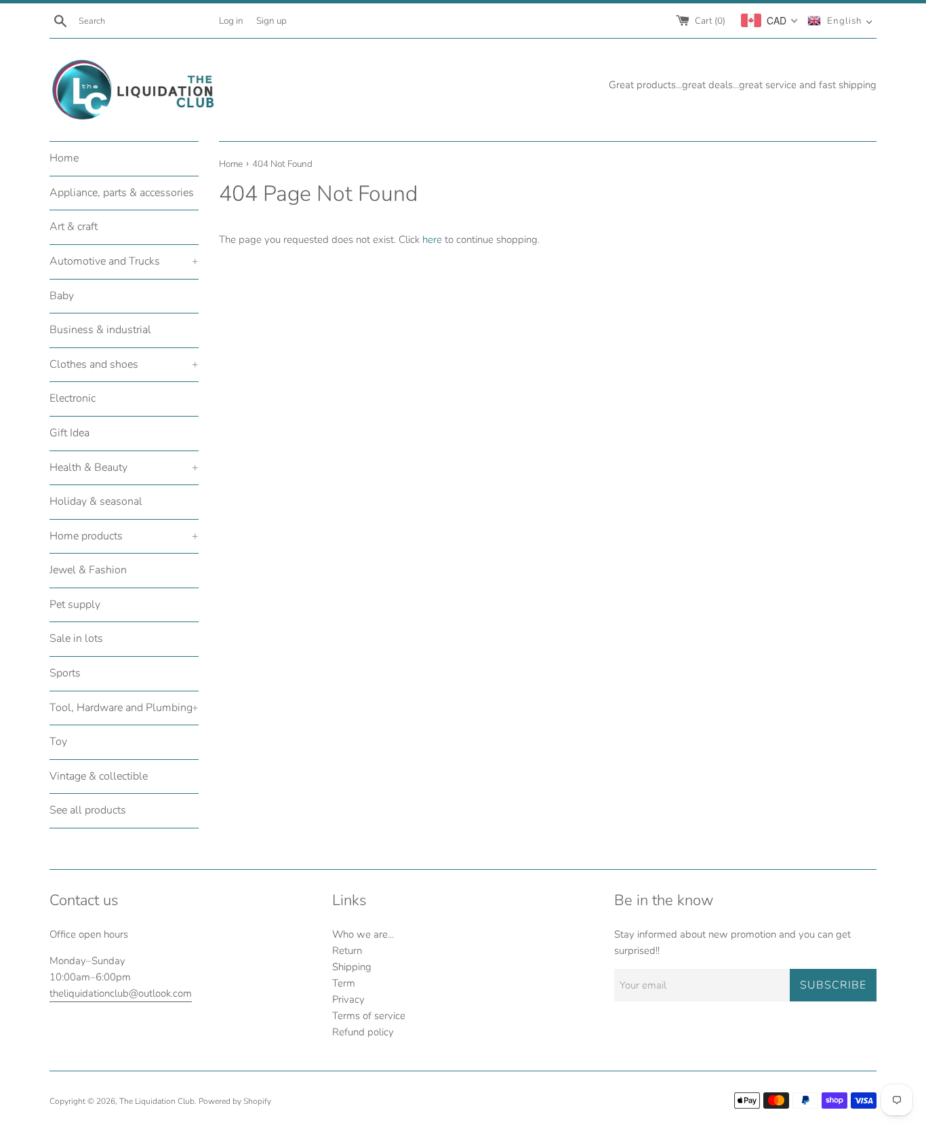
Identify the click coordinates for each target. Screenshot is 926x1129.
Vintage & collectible (98, 776)
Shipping (351, 967)
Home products (124, 536)
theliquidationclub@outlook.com (120, 993)
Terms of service (368, 1015)
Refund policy (363, 1032)
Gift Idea (69, 432)
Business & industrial (100, 329)
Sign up (271, 20)
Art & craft (73, 226)
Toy (58, 741)
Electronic (72, 398)
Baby (61, 295)
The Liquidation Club (157, 1101)
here (432, 239)
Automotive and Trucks (124, 261)
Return (347, 950)
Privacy (348, 999)
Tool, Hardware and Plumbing (124, 707)
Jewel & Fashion (88, 569)
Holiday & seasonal (95, 501)
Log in (231, 20)
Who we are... (363, 934)
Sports (65, 673)
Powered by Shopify (235, 1101)
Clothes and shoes (124, 364)
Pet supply (74, 604)
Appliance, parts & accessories (121, 192)
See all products (87, 810)
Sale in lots (76, 638)
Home (64, 158)
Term (343, 983)
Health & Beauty (124, 467)
